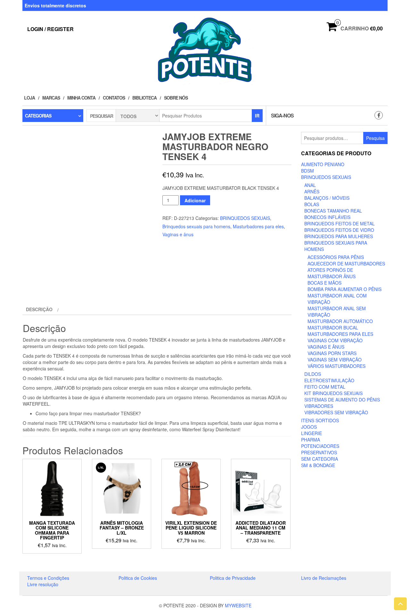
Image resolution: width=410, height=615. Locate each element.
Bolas (311, 204)
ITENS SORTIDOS (320, 420)
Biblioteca (144, 97)
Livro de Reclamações (323, 578)
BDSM (307, 170)
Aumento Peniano (322, 164)
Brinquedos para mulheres (338, 236)
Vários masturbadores (336, 366)
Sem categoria (319, 459)
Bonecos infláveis (327, 217)
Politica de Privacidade (233, 578)
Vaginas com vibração (335, 340)
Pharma (310, 439)
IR (257, 115)
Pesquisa (375, 138)
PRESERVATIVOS (319, 452)
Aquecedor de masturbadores (346, 263)
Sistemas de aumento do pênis (342, 399)
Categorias (38, 115)
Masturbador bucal (333, 327)
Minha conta (81, 97)
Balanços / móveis (326, 198)
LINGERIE (311, 433)
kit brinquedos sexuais (333, 393)
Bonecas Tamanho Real (333, 210)
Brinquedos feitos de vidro (339, 230)
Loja (29, 97)
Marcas (51, 97)
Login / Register (50, 29)
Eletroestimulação (329, 380)
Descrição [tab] (39, 309)
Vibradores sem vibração (336, 412)
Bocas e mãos (324, 282)
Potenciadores (320, 446)
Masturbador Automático (340, 321)
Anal (310, 185)
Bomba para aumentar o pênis (344, 289)
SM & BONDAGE (318, 465)
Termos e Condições (48, 578)
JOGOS (309, 427)
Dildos (312, 374)
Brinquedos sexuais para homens (196, 226)
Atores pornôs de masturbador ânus (332, 273)
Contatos (114, 97)
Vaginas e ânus (177, 234)
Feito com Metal (324, 387)
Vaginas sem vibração (335, 359)
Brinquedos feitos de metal (339, 223)
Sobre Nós (176, 97)
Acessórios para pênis (336, 257)
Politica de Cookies (138, 578)
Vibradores (318, 406)
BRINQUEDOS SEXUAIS (245, 218)
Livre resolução (42, 584)
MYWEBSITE (238, 605)
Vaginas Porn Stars (332, 353)
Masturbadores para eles (258, 226)
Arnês (311, 191)
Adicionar (195, 200)
